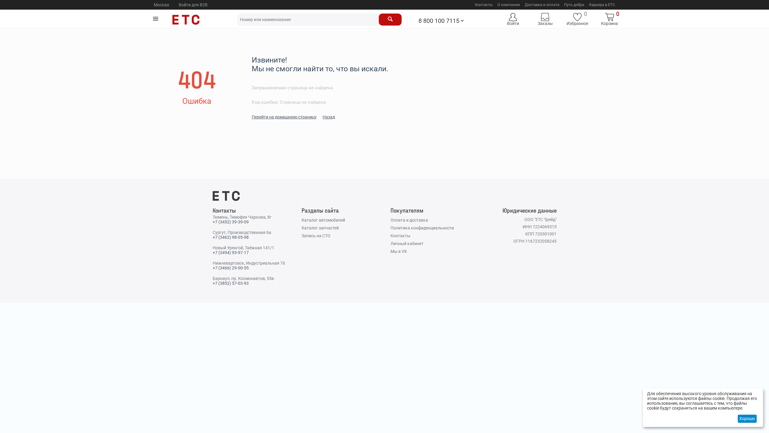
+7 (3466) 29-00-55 (231, 268)
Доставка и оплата (542, 4)
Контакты (484, 4)
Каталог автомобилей (323, 220)
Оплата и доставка (409, 220)
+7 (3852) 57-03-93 (231, 283)
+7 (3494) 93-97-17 (231, 252)
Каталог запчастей (320, 228)
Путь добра (574, 4)
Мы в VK (399, 251)
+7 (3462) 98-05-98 (231, 237)
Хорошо (747, 418)
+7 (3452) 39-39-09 (231, 222)
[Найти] (390, 20)
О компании (508, 4)
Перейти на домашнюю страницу (284, 117)
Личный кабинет (407, 243)
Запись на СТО (316, 235)
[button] (156, 19)
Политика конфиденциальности (422, 228)
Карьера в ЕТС (602, 4)
